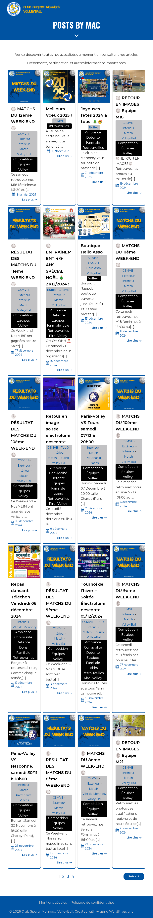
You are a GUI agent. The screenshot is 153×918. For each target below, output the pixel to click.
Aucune (93, 258)
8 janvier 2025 (26, 194)
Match (23, 149)
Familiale (93, 142)
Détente (93, 137)
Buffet (93, 127)
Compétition (23, 159)
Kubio (139, 911)
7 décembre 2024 (93, 510)
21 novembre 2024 (129, 830)
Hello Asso (93, 268)
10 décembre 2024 (24, 523)
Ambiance (93, 132)
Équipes (23, 164)
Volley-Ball (24, 154)
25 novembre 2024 (59, 855)
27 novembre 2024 (129, 667)
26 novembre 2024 (24, 848)
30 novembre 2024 (94, 700)
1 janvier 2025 (61, 151)
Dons (23, 647)
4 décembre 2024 (58, 686)
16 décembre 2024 (59, 363)
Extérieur (24, 139)
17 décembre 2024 (24, 353)
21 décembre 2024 (94, 175)
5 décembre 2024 (23, 685)
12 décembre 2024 (129, 333)
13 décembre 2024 (94, 321)
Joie (66, 325)
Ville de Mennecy (25, 627)
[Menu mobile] (144, 9)
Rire (52, 336)
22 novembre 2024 (94, 846)
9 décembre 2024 (58, 531)
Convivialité (58, 473)
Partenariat (93, 458)
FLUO (65, 447)
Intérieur (24, 144)
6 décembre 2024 (128, 504)
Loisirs (58, 493)
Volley (23, 169)
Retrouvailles (58, 126)
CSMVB (23, 134)
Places (94, 463)
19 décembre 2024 (129, 186)
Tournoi (64, 458)
